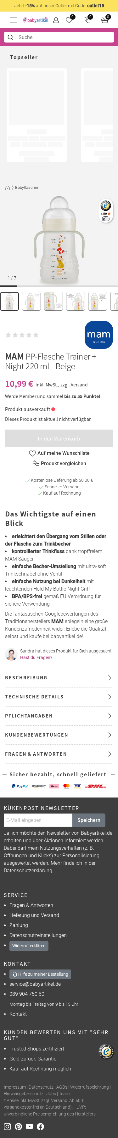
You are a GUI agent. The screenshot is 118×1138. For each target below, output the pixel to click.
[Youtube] (31, 1126)
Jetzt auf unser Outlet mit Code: (59, 5)
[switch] (106, 218)
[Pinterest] (20, 1126)
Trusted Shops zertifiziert (36, 1049)
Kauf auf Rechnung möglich (40, 1069)
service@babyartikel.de (35, 984)
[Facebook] (42, 1126)
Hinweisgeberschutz (23, 1093)
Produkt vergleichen (63, 463)
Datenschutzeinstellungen (38, 935)
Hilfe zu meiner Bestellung (42, 974)
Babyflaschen (27, 187)
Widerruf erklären (29, 945)
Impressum (15, 1087)
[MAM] (99, 335)
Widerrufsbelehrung (89, 1087)
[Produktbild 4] (75, 301)
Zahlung (18, 925)
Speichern (88, 820)
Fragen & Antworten (31, 905)
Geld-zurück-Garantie (32, 1059)
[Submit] (11, 37)
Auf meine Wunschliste (63, 453)
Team (64, 1093)
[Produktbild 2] (31, 301)
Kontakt (18, 1014)
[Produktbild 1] (9, 301)
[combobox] (59, 37)
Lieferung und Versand (34, 915)
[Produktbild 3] (53, 301)
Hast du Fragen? (36, 657)
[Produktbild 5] (97, 301)
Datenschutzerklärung (28, 871)
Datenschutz (41, 1087)
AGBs (61, 1087)
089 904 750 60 (26, 994)
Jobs (51, 1093)
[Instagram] (9, 1126)
